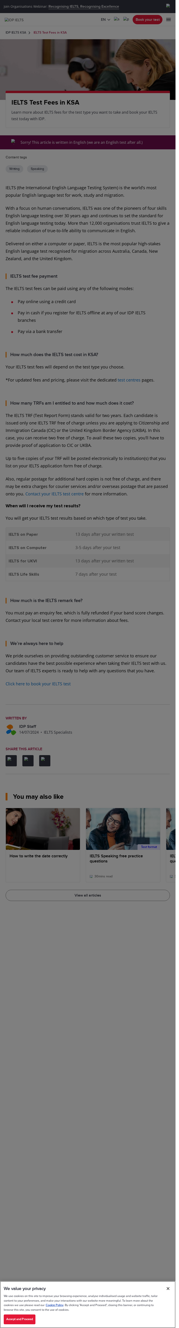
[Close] (168, 1288)
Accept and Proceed (19, 1319)
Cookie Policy (54, 1305)
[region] (88, 1304)
